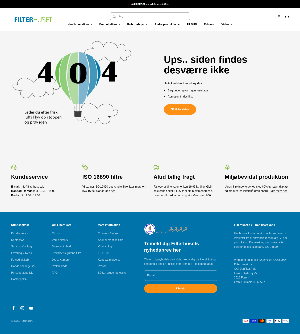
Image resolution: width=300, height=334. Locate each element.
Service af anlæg (21, 246)
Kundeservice (19, 233)
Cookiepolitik (19, 279)
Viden (225, 24)
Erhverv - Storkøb (108, 233)
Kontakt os (17, 240)
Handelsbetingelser (23, 266)
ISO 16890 (104, 253)
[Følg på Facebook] (13, 308)
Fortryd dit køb (20, 259)
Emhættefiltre (108, 24)
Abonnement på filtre (110, 240)
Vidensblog (105, 246)
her (113, 190)
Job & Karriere (61, 259)
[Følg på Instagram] (22, 308)
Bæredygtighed (61, 246)
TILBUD (192, 24)
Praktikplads (59, 266)
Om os (56, 233)
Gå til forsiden (180, 109)
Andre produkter (165, 24)
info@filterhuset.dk (32, 186)
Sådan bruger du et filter (112, 272)
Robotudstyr (135, 24)
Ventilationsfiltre (78, 24)
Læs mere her (278, 190)
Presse (102, 266)
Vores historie (60, 240)
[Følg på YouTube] (31, 308)
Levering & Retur (21, 253)
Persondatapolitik (22, 272)
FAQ (54, 272)
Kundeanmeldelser (109, 259)
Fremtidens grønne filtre (66, 253)
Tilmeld (181, 288)
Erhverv (209, 24)
